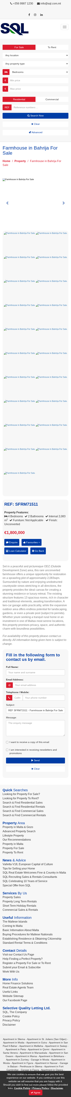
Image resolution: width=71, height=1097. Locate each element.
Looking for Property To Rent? (21, 798)
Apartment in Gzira (36, 1042)
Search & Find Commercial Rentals (24, 815)
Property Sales (12, 897)
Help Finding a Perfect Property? (23, 958)
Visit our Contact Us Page (18, 954)
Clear (36, 124)
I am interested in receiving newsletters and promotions (33, 751)
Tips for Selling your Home (19, 868)
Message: (11, 717)
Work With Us (11, 971)
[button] (7, 202)
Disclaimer (9, 1024)
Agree (36, 1092)
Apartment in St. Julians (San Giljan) (47, 1039)
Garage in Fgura (30, 1069)
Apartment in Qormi (38, 1049)
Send (36, 760)
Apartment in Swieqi (56, 1046)
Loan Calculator (17, 551)
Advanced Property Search (19, 831)
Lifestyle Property (13, 835)
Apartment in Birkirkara (51, 1056)
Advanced (36, 132)
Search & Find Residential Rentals (24, 806)
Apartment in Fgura (22, 1063)
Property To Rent (13, 852)
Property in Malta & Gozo (18, 827)
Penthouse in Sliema (31, 1066)
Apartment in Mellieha (31, 1046)
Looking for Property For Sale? (21, 794)
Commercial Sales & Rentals (20, 909)
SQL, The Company (15, 1012)
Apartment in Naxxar (46, 1063)
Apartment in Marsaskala (33, 1052)
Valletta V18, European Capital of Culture (28, 864)
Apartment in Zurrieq (17, 1059)
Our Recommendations (17, 839)
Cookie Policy (11, 1016)
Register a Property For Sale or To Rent (27, 963)
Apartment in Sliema (14, 1039)
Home (6, 161)
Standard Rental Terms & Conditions (25, 942)
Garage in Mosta (40, 1059)
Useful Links (10, 991)
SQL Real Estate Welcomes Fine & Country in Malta (34, 872)
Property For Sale (13, 848)
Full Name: (12, 667)
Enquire (13, 542)
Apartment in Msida (13, 1042)
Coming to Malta (13, 925)
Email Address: (15, 679)
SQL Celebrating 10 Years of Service (25, 881)
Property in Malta (13, 843)
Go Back (39, 551)
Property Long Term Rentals (20, 901)
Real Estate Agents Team (18, 987)
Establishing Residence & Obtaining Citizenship (32, 938)
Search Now (37, 115)
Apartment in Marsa (26, 1056)
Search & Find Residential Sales (23, 802)
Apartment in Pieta (16, 1049)
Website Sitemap (13, 996)
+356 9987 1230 (23, 3)
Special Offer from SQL (17, 885)
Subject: (10, 705)
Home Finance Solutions (18, 983)
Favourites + (33, 542)
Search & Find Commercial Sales (23, 811)
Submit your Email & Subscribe (22, 967)
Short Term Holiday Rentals (19, 905)
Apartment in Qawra (52, 1069)
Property (20, 161)
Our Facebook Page (15, 1000)
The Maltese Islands (15, 921)
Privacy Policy (11, 1020)
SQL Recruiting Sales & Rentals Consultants (30, 876)
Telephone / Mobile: (17, 692)
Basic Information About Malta (21, 930)
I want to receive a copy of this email (29, 742)
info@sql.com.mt (50, 3)
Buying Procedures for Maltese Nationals (28, 934)
